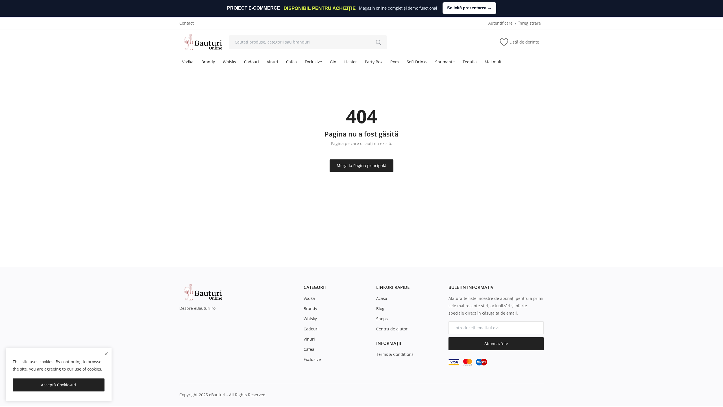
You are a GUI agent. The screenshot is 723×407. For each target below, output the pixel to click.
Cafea (291, 61)
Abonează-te (496, 343)
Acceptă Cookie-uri (58, 384)
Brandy (208, 61)
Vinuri (272, 61)
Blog (380, 308)
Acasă (381, 298)
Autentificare (500, 23)
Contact (186, 23)
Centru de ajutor (392, 329)
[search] (378, 42)
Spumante (445, 61)
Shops (382, 318)
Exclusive (313, 61)
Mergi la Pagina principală (361, 165)
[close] (106, 353)
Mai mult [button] (493, 61)
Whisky (229, 61)
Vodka (187, 61)
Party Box (373, 61)
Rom (394, 61)
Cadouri (251, 61)
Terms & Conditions (394, 354)
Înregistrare (530, 23)
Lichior (350, 61)
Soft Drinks (417, 61)
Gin (333, 61)
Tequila (470, 61)
